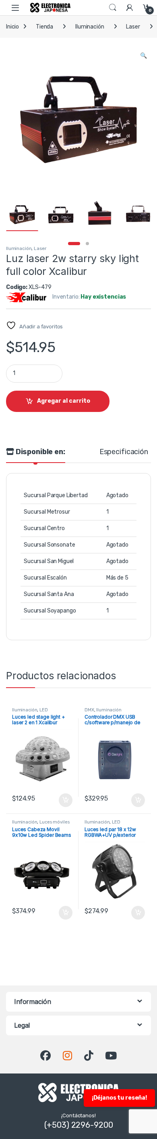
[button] (143, 56)
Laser (133, 26)
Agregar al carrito (63, 400)
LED (43, 710)
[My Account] (129, 7)
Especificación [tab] (123, 452)
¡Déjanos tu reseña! (119, 1097)
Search (112, 7)
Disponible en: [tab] (39, 452)
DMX (89, 710)
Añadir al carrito (63, 800)
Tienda (44, 26)
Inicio (12, 26)
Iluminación (89, 26)
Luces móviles (54, 822)
